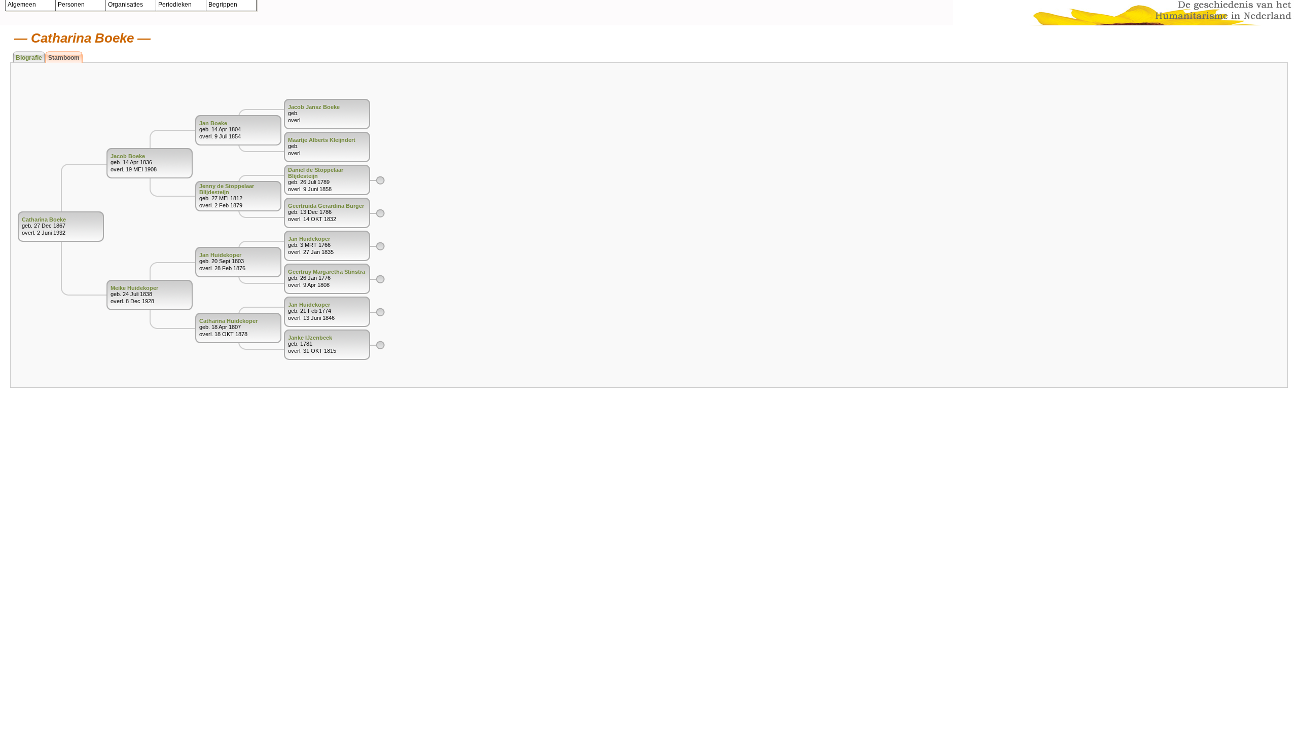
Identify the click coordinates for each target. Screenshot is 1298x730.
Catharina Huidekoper (228, 321)
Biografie (29, 57)
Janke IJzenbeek (310, 338)
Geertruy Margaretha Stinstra (326, 272)
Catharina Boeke (44, 219)
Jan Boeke (213, 123)
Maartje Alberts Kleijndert (321, 140)
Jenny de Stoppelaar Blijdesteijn (226, 189)
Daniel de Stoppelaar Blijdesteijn (315, 173)
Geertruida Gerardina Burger (326, 206)
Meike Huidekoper (134, 288)
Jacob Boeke (128, 156)
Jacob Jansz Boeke (314, 107)
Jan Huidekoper (220, 255)
